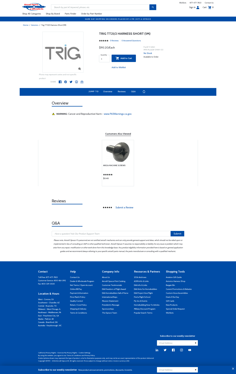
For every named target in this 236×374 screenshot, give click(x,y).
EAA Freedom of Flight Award (114, 289)
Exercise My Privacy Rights (67, 353)
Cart (208, 7)
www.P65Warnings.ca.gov (118, 114)
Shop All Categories (31, 13)
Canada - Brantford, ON (47, 322)
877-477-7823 (195, 3)
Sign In (192, 7)
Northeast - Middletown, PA (49, 312)
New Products (172, 305)
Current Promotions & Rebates (179, 289)
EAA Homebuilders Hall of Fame (115, 293)
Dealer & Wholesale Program (82, 281)
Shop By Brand (53, 13)
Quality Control (76, 301)
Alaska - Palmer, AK (46, 319)
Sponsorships (108, 309)
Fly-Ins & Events (140, 301)
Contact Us (209, 3)
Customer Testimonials (112, 285)
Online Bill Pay (76, 289)
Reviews (122, 91)
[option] (63, 52)
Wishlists (182, 3)
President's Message (110, 305)
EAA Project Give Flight (143, 293)
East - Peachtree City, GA (48, 315)
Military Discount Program (144, 309)
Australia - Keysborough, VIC (50, 325)
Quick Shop (118, 179)
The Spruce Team (109, 313)
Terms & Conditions (78, 313)
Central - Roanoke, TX (47, 306)
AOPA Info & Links (141, 281)
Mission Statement (110, 301)
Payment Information (79, 293)
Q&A (133, 91)
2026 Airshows (140, 277)
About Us (106, 277)
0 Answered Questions (131, 41)
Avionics (34, 25)
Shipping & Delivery (78, 309)
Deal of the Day (172, 297)
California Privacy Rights (47, 353)
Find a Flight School (142, 297)
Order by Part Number (91, 13)
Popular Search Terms (143, 313)
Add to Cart (125, 58)
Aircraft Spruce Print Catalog (113, 281)
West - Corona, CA (46, 299)
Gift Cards (170, 301)
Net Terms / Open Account (81, 285)
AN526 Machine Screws (114, 165)
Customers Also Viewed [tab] (118, 133)
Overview (107, 91)
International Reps (109, 297)
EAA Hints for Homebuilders (145, 289)
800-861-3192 (60, 280)
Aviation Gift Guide (174, 277)
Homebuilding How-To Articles (147, 305)
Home (25, 25)
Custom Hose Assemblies (177, 293)
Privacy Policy (90, 355)
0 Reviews (114, 41)
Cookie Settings (84, 353)
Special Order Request (175, 309)
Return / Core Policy (78, 305)
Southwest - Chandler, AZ (49, 302)
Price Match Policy (77, 297)
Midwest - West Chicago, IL (49, 309)
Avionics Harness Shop (175, 281)
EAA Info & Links (140, 285)
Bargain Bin (170, 285)
